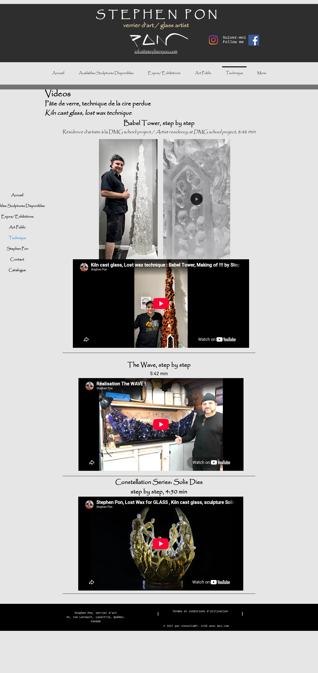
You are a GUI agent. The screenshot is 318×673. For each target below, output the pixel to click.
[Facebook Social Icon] (253, 40)
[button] (224, 254)
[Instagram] (213, 39)
